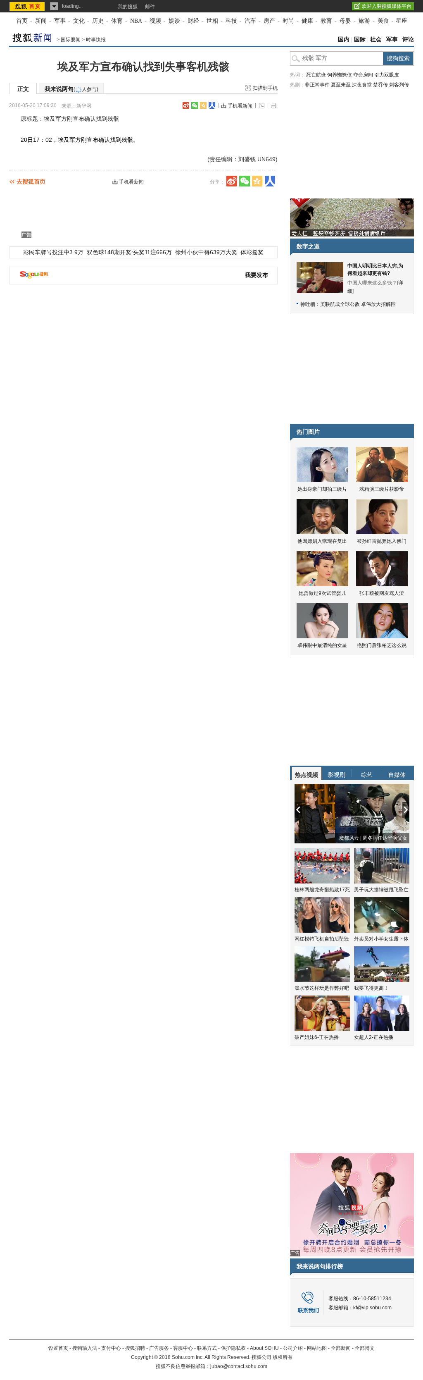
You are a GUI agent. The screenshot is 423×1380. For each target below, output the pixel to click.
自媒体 (397, 774)
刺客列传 (399, 85)
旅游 (364, 21)
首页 (22, 21)
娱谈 (174, 21)
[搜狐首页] (28, 6)
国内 (343, 39)
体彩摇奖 (252, 252)
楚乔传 (380, 85)
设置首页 (58, 1348)
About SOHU (264, 1348)
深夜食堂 (362, 85)
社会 (376, 39)
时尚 (288, 21)
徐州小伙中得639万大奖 (206, 252)
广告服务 (159, 1348)
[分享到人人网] (212, 105)
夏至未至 (341, 85)
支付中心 (111, 1348)
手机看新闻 (240, 106)
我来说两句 (71, 89)
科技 (231, 21)
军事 (60, 21)
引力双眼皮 (386, 75)
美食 (383, 21)
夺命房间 (363, 75)
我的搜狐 (128, 7)
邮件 (150, 7)
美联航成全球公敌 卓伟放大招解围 (358, 304)
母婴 (345, 21)
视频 (155, 21)
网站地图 (317, 1348)
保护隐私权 (233, 1348)
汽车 (250, 21)
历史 (98, 21)
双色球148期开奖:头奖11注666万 (129, 252)
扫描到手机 (265, 88)
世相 (212, 21)
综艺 (367, 774)
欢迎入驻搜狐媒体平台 (386, 6)
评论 (408, 39)
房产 (269, 21)
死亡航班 (316, 75)
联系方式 (207, 1348)
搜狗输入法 (84, 1348)
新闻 (41, 21)
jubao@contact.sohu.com (238, 1366)
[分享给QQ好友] (203, 105)
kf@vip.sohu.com (372, 1308)
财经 (193, 21)
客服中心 (183, 1348)
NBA (136, 21)
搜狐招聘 (135, 1348)
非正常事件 (317, 85)
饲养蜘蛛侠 (339, 75)
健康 (307, 21)
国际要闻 (71, 40)
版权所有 (282, 1357)
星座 (401, 21)
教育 (326, 21)
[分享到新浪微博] (186, 105)
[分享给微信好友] (244, 181)
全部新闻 (341, 1348)
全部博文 (365, 1348)
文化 (79, 21)
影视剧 (336, 774)
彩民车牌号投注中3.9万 (53, 252)
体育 (117, 21)
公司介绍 (293, 1348)
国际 (360, 39)
